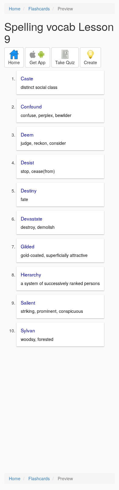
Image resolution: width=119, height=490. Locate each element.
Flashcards (39, 8)
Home (14, 8)
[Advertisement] (59, 410)
